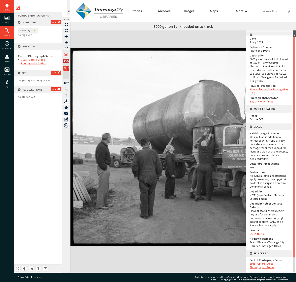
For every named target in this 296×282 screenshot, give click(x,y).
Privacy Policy (24, 277)
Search (7, 35)
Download (66, 101)
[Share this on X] (17, 266)
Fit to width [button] (66, 36)
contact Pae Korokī (251, 277)
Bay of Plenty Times (261, 101)
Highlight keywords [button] (66, 95)
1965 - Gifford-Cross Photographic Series (33, 61)
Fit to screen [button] (66, 30)
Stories (137, 11)
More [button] (6, 87)
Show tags (26, 30)
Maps (214, 11)
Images (189, 11)
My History (7, 48)
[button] (66, 68)
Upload (6, 74)
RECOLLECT (216, 279)
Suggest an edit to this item (18, 7)
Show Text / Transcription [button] (66, 83)
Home (7, 9)
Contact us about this (66, 113)
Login (7, 61)
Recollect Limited (252, 279)
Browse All (7, 22)
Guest (275, 11)
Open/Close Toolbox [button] (68, 7)
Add (54, 22)
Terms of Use (36, 277)
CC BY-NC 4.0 (257, 234)
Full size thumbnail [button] (66, 24)
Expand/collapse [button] (294, 33)
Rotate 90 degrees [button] (66, 49)
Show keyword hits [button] (66, 89)
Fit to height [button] (66, 43)
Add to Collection (66, 107)
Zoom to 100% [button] (66, 55)
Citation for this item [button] (66, 125)
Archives (164, 11)
